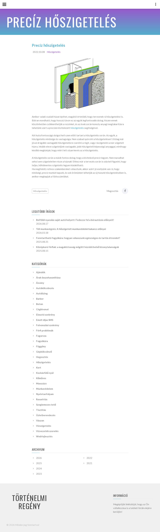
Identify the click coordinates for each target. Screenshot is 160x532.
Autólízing (42, 293)
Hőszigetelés (53, 51)
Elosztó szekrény (45, 314)
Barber (40, 298)
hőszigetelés (77, 127)
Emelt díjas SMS (44, 319)
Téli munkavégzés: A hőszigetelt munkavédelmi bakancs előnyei (71, 229)
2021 (89, 463)
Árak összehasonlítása (48, 277)
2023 (39, 473)
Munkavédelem (44, 388)
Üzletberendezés (45, 415)
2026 (39, 457)
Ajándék (40, 272)
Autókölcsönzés (45, 288)
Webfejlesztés (44, 436)
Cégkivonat (42, 309)
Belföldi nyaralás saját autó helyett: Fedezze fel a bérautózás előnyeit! (75, 219)
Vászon (40, 420)
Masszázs (41, 383)
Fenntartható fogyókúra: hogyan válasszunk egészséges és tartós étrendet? (78, 238)
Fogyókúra (42, 341)
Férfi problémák (44, 330)
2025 (39, 463)
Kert (38, 367)
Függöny (41, 346)
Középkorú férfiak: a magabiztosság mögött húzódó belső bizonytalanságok (77, 247)
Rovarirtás (41, 399)
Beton (39, 304)
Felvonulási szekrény (47, 325)
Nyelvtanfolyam (45, 394)
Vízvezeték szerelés (47, 431)
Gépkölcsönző (44, 351)
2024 (39, 468)
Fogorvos (41, 335)
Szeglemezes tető (46, 404)
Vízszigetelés (43, 425)
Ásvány (40, 282)
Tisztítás (41, 409)
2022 (89, 457)
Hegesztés (42, 357)
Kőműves (41, 378)
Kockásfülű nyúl (45, 372)
